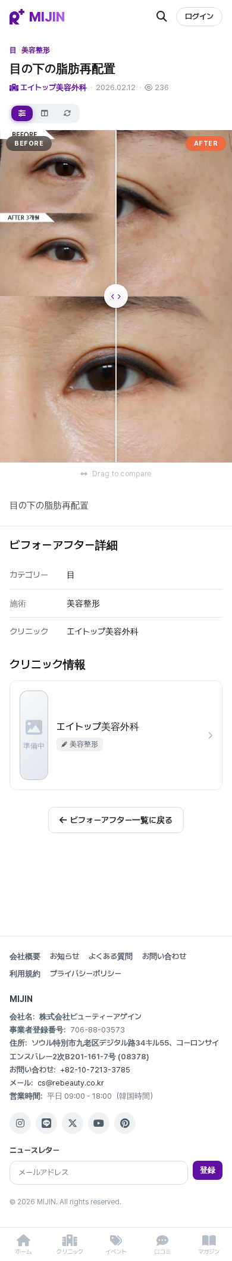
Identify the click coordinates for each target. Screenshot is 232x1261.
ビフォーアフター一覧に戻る (121, 820)
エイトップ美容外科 (52, 87)
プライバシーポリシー (85, 973)
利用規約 (25, 973)
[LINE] (46, 1123)
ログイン (199, 16)
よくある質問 (111, 956)
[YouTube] (98, 1123)
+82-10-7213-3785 (95, 1069)
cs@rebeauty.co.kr (70, 1082)
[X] (72, 1123)
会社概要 (25, 956)
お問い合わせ (164, 956)
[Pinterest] (125, 1123)
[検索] (162, 17)
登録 (207, 1170)
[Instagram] (20, 1123)
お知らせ (64, 956)
